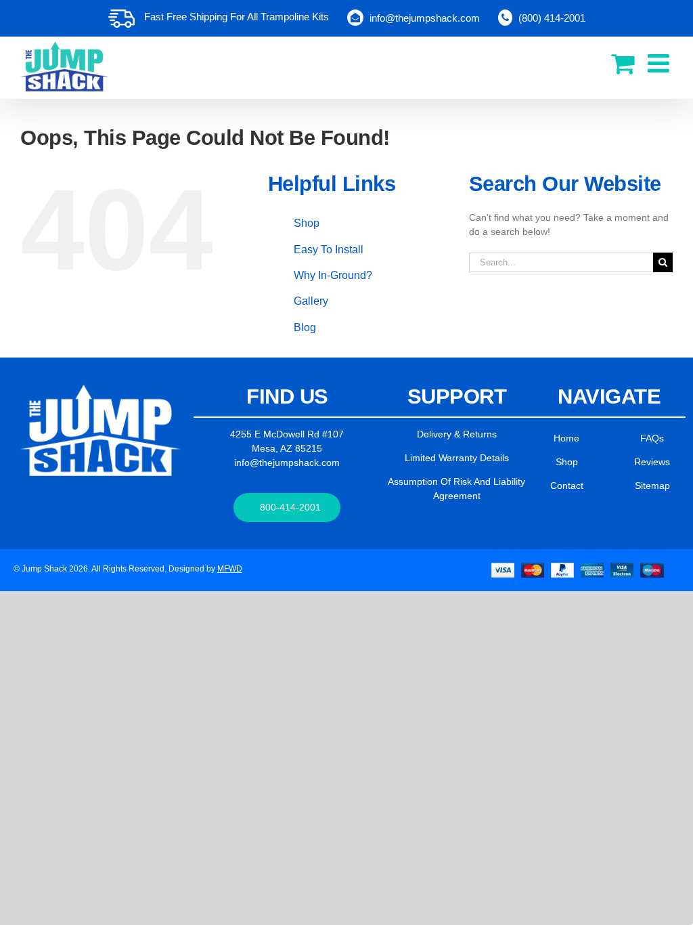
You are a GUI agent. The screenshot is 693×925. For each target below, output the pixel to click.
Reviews (652, 461)
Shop (306, 223)
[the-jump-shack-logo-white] (100, 389)
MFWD (229, 569)
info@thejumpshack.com (287, 462)
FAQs (652, 438)
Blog (305, 327)
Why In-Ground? (333, 275)
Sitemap (652, 485)
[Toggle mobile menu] (660, 63)
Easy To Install (328, 249)
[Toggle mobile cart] (622, 63)
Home (566, 438)
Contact (566, 485)
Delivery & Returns (457, 434)
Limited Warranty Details (457, 457)
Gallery (311, 301)
